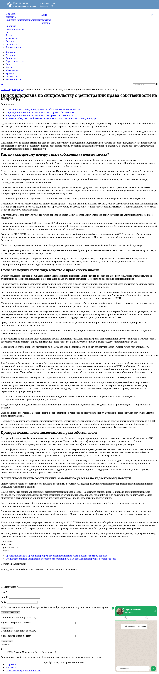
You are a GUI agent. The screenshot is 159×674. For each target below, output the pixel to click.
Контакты (11, 16)
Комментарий (9, 586)
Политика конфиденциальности (23, 19)
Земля (9, 35)
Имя (4, 592)
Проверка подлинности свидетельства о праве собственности (40, 112)
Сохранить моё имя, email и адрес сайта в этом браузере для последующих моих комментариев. (56, 607)
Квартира (46, 19)
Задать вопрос (13, 47)
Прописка (11, 25)
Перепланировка (15, 29)
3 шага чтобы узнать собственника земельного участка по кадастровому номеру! (51, 118)
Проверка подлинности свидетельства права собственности (39, 115)
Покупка (45, 22)
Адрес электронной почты (16, 622)
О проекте (11, 13)
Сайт (3, 602)
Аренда (10, 41)
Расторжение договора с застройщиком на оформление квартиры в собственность (61, 558)
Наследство (12, 44)
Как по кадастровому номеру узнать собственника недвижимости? (43, 109)
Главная (5, 89)
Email (4, 597)
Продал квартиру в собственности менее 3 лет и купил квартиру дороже (56, 555)
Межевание (12, 38)
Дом (8, 32)
